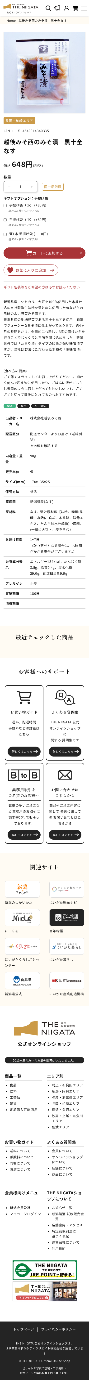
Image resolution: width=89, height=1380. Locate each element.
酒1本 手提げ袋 (28, 233)
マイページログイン (25, 1213)
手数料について (22, 1157)
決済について (20, 1169)
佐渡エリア (60, 1127)
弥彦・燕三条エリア (67, 1097)
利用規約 (59, 1248)
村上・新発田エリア (67, 1085)
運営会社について (66, 1242)
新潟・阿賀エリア (66, 1091)
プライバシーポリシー (58, 1329)
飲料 (13, 1091)
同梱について (20, 1163)
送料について (20, 1150)
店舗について (62, 1168)
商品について (62, 1174)
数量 (7, 177)
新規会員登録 (20, 1207)
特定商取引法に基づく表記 (64, 1233)
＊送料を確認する (44, 445)
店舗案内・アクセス (67, 1225)
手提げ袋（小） (28, 205)
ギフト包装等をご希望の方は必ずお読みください (42, 287)
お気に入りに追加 (31, 270)
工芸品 (15, 1097)
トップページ (23, 1329)
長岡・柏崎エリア (66, 1103)
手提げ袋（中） (28, 219)
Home (11, 20)
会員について (62, 1150)
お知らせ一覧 (62, 1207)
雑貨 (13, 1103)
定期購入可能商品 (23, 1109)
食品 (13, 1085)
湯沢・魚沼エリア (66, 1109)
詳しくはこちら (22, 751)
